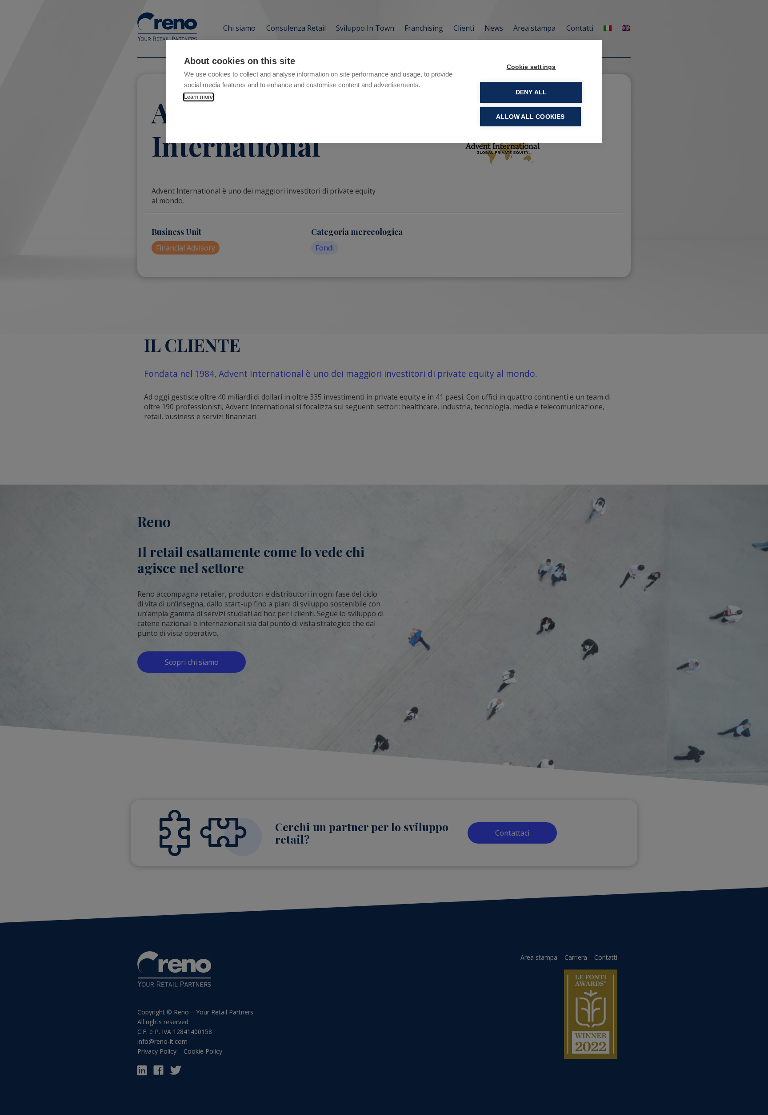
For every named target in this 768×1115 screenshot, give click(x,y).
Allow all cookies (530, 116)
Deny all (531, 92)
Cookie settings (531, 67)
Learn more (198, 96)
